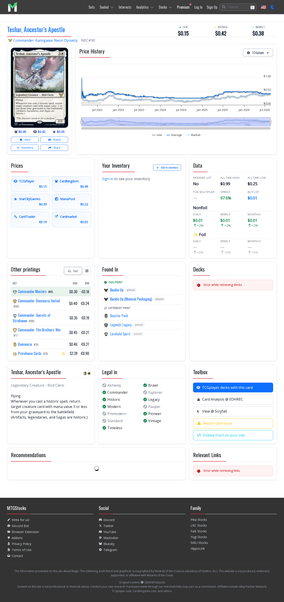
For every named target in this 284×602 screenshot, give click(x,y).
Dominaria (25, 344)
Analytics (142, 7)
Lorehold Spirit (120, 333)
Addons (17, 538)
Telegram (110, 550)
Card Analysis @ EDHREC (222, 399)
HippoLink (198, 548)
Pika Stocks (199, 519)
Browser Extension (25, 532)
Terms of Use (22, 550)
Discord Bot (20, 526)
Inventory (27, 148)
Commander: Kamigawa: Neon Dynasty (45, 40)
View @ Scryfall (214, 411)
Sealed (104, 7)
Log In (198, 7)
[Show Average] (174, 135)
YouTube (109, 532)
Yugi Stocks (199, 537)
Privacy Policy (21, 544)
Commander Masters (32, 291)
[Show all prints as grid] (87, 270)
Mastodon (110, 538)
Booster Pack (119, 315)
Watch (57, 140)
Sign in (107, 178)
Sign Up (212, 7)
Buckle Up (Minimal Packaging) (131, 299)
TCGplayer (258, 52)
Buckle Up (116, 290)
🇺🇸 (263, 7)
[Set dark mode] (272, 7)
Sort (75, 270)
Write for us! (20, 520)
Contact (17, 556)
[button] (238, 7)
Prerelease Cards (29, 353)
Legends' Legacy (121, 324)
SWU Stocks (199, 543)
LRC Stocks (199, 525)
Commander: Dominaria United (38, 300)
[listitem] (12, 7)
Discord (108, 520)
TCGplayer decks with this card (227, 387)
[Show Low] (157, 135)
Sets (92, 7)
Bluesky (108, 544)
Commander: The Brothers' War (39, 329)
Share (56, 148)
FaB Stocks (199, 531)
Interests (125, 7)
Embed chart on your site (224, 435)
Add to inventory (169, 167)
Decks (163, 7)
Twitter (108, 526)
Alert (27, 140)
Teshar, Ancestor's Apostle (36, 29)
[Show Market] (193, 135)
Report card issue (217, 423)
